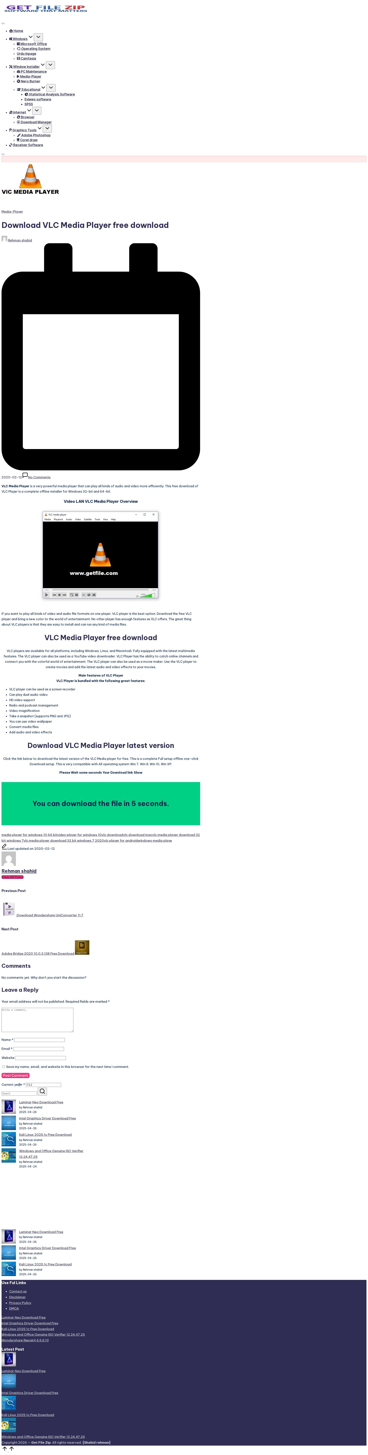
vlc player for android (121, 840)
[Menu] (3, 23)
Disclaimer (17, 1297)
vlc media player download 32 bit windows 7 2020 (64, 840)
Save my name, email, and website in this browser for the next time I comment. (67, 1067)
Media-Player (12, 211)
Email (7, 1049)
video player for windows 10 (79, 835)
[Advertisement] (44, 1199)
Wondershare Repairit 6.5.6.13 (25, 1340)
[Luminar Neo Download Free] (9, 1108)
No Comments (39, 477)
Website (8, 1058)
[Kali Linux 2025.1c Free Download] (9, 1140)
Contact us (18, 1291)
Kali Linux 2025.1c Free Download (45, 1135)
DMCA (14, 1308)
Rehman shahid (19, 871)
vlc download (112, 835)
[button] (13, 877)
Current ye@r (13, 1084)
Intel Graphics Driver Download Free (47, 1118)
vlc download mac (137, 835)
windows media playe (155, 840)
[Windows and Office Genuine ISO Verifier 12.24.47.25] (9, 1156)
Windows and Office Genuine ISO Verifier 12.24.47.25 (43, 1334)
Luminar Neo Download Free (41, 1102)
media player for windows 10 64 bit (29, 835)
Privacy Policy (20, 1303)
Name (7, 1040)
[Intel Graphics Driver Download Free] (9, 1124)
